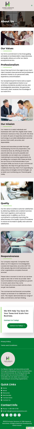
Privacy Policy (6, 342)
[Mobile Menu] (31, 5)
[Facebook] (2, 415)
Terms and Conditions (9, 345)
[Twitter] (6, 415)
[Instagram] (15, 415)
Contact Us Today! (16, 326)
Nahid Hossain (17, 425)
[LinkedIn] (11, 415)
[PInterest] (19, 415)
